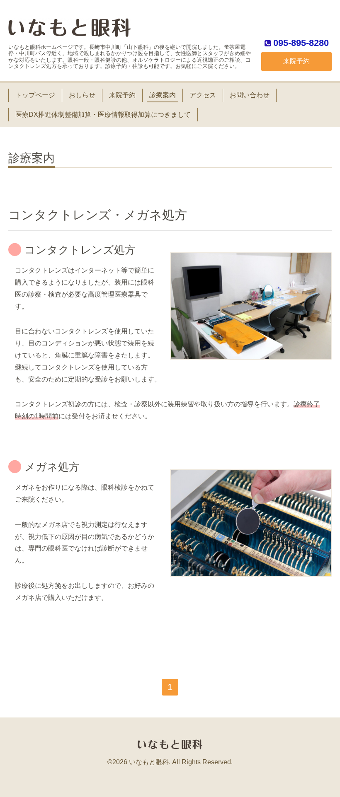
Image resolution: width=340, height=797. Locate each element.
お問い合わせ (250, 95)
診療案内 (162, 95)
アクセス (202, 95)
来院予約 (296, 61)
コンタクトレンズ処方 (80, 250)
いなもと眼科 (149, 762)
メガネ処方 (52, 467)
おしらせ (82, 95)
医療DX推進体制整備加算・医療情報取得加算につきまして (103, 114)
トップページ (35, 95)
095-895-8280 (301, 43)
